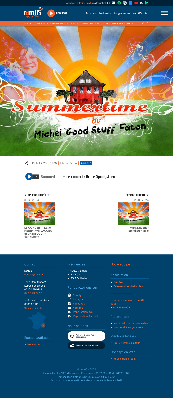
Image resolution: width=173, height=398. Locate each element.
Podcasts (42, 23)
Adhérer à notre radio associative (86, 336)
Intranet (121, 307)
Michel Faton (68, 163)
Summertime (86, 23)
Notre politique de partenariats (131, 323)
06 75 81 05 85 (33, 307)
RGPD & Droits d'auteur (127, 342)
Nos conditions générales (128, 327)
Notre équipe (120, 264)
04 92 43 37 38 (33, 293)
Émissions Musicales (64, 23)
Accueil (28, 23)
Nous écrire (33, 344)
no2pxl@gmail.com (125, 358)
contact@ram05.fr (34, 274)
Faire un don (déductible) (87, 345)
